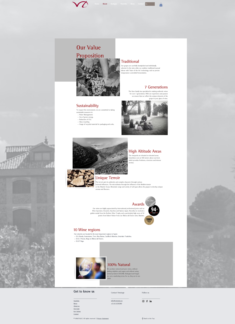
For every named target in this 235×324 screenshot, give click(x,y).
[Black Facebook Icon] (147, 301)
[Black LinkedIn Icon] (150, 301)
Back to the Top (149, 318)
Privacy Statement (103, 318)
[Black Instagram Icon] (143, 301)
